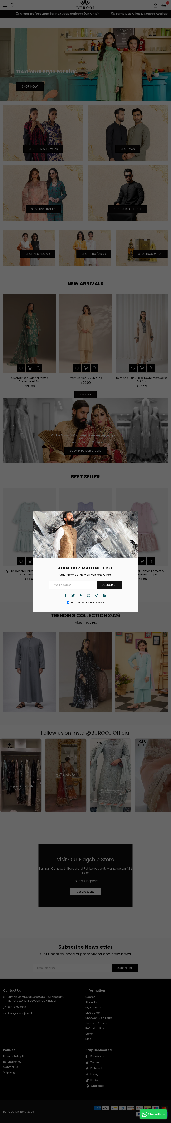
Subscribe (109, 585)
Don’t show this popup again (87, 602)
